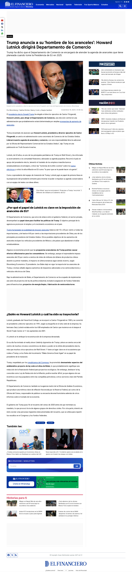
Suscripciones (69, 570)
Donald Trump (40, 422)
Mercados (50, 5)
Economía (40, 5)
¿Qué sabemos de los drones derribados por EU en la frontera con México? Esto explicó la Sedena (70, 504)
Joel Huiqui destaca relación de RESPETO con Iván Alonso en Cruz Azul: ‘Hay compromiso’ (113, 92)
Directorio (60, 570)
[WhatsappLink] (42, 482)
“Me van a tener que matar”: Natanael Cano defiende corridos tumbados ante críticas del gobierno (113, 111)
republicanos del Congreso (38, 362)
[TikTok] (129, 2)
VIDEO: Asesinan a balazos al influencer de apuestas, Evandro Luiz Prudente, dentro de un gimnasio (113, 121)
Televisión (78, 5)
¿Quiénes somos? (50, 570)
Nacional (59, 5)
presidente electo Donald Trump (21, 114)
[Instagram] (125, 2)
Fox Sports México (91, 5)
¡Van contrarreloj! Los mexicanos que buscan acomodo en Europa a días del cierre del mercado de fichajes (113, 72)
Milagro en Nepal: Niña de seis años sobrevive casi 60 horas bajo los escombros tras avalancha (30, 504)
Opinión (69, 5)
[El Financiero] (19, 4)
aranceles (50, 422)
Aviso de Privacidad (81, 570)
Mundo (9, 36)
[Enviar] (77, 466)
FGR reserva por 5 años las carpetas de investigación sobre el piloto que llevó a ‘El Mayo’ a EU (112, 131)
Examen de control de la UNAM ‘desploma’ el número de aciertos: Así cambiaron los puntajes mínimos (70, 514)
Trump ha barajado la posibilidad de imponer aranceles (28, 230)
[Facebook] (121, 2)
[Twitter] (123, 2)
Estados (104, 5)
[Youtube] (127, 2)
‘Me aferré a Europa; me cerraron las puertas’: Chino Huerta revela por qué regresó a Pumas (113, 82)
